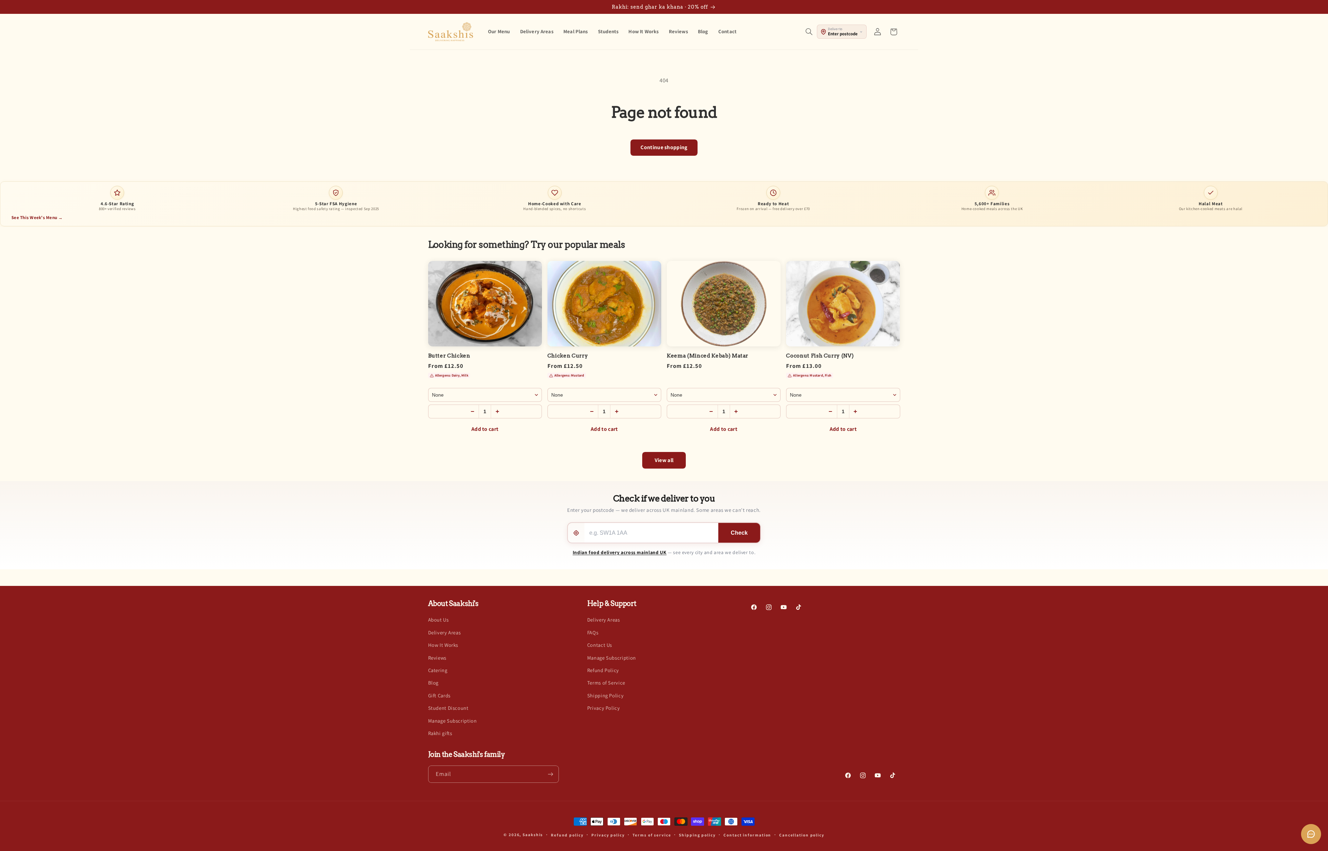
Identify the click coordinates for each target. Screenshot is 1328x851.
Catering (438, 670)
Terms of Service (606, 682)
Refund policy (567, 835)
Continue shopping (663, 147)
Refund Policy (603, 670)
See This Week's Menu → (37, 217)
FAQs (593, 632)
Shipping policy (697, 835)
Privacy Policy (603, 708)
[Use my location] (576, 533)
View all (664, 460)
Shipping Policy (605, 695)
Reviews (437, 657)
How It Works (443, 645)
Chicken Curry (567, 356)
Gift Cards (439, 695)
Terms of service (652, 835)
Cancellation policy (801, 835)
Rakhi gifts (440, 733)
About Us (438, 619)
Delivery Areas (444, 632)
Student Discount (448, 708)
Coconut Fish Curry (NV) (820, 356)
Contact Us (599, 645)
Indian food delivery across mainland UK (620, 552)
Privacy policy (608, 835)
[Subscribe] (550, 774)
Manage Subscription (452, 720)
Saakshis (533, 834)
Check (739, 533)
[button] (809, 32)
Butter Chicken (449, 356)
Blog (433, 682)
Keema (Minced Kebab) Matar (707, 356)
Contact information (747, 835)
